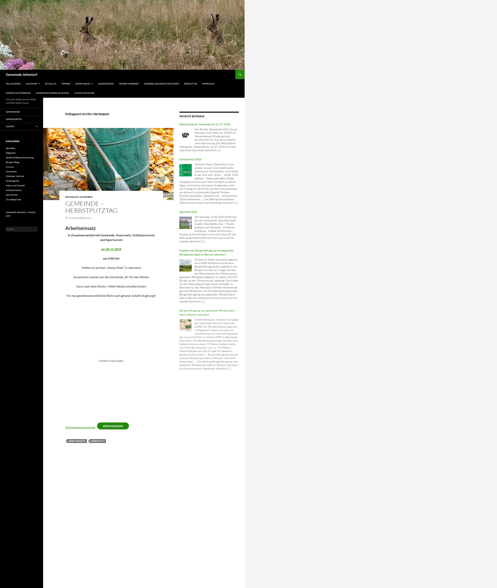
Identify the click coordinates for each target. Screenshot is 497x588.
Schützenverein (14, 190)
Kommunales (82, 83)
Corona (10, 166)
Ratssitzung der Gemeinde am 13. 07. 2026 (204, 124)
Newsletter (190, 83)
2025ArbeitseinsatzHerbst (80, 427)
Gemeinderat (13, 112)
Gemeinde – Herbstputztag (91, 206)
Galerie (10, 126)
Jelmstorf (31, 83)
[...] (218, 150)
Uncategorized (13, 199)
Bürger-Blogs (12, 162)
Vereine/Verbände (129, 83)
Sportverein (12, 194)
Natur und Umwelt (15, 185)
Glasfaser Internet (15, 176)
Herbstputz (98, 441)
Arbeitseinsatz (77, 441)
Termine (65, 83)
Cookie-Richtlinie (84, 93)
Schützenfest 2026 (190, 159)
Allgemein (85, 196)
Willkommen (13, 83)
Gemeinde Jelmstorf (21, 74)
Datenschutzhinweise (18, 93)
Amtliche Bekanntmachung (19, 157)
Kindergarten (106, 83)
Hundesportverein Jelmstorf (52, 93)
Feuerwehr (11, 171)
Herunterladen (113, 425)
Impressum (208, 83)
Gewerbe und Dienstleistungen (161, 83)
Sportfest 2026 (188, 211)
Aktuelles (50, 83)
